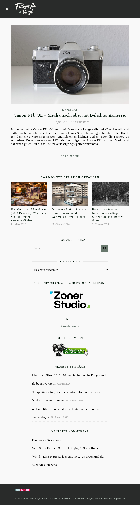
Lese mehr (70, 156)
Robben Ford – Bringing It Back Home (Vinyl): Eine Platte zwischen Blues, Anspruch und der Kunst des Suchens (68, 457)
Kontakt (108, 498)
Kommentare (81, 122)
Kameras (70, 109)
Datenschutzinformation (71, 498)
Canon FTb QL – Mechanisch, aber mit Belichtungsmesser (70, 115)
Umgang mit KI (93, 498)
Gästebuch (70, 326)
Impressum (119, 498)
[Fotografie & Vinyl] (25, 9)
